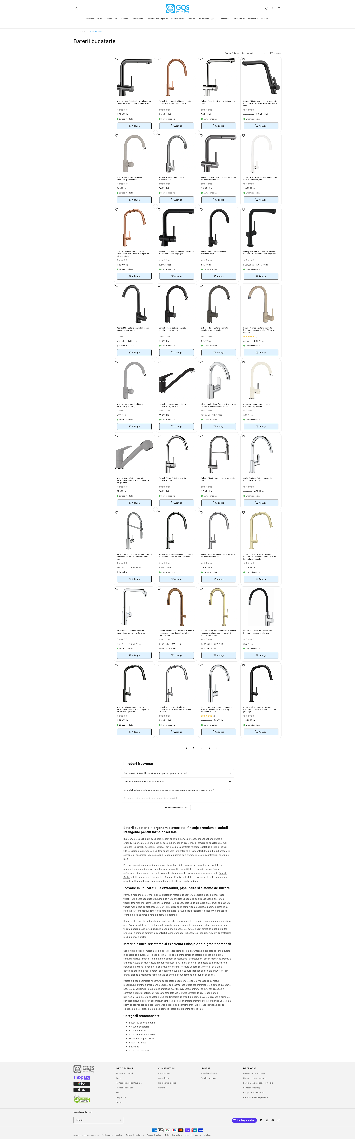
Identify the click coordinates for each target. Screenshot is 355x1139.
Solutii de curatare (139, 1050)
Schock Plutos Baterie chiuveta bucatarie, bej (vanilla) (256, 405)
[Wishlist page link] (266, 8)
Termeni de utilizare (155, 1135)
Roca (195, 881)
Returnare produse (167, 1083)
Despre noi (121, 1097)
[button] (76, 9)
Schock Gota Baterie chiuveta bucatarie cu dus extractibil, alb (260, 178)
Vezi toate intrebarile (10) (176, 807)
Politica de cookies (124, 1088)
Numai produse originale (254, 1078)
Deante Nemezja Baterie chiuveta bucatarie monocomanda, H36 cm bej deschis (259, 330)
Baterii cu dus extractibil (142, 1022)
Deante (185, 881)
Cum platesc (164, 1078)
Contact (119, 1102)
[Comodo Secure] (81, 1103)
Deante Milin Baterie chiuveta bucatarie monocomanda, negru (133, 329)
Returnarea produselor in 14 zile (258, 1083)
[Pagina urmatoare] (216, 748)
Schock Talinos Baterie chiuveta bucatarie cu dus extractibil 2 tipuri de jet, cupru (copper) (133, 253)
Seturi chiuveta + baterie (142, 1034)
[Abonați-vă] (120, 1120)
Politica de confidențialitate (112, 1135)
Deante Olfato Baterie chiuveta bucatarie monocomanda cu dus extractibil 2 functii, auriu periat (218, 633)
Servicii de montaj (251, 1088)
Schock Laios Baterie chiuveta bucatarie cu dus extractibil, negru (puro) (176, 252)
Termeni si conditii (124, 1073)
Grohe (126, 877)
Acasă (83, 31)
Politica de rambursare (135, 1135)
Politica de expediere (173, 1135)
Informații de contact (192, 1135)
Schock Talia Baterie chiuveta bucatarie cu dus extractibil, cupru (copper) (176, 102)
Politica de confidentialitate (129, 1083)
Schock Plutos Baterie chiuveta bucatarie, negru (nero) (172, 329)
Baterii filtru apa (137, 1042)
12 (209, 748)
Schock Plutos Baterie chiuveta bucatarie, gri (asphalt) (214, 329)
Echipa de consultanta (253, 1092)
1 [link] (179, 747)
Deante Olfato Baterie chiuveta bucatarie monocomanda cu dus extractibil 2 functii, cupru (176, 633)
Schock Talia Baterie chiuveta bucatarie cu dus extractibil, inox (218, 555)
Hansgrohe (140, 881)
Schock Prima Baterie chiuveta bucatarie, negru (214, 252)
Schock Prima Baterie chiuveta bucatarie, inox (172, 178)
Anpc (118, 1078)
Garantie (162, 1088)
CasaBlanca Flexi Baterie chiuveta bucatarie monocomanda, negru (258, 632)
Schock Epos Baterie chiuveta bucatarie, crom (218, 102)
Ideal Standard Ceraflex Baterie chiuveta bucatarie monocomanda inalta (218, 405)
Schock (223, 873)
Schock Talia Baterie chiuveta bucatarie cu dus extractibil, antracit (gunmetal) (176, 555)
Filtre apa (134, 1046)
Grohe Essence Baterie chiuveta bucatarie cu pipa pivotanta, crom (131, 632)
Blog (118, 1092)
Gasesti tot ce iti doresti (254, 1073)
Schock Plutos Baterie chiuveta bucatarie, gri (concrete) (130, 178)
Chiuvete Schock (138, 1030)
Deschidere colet (208, 1078)
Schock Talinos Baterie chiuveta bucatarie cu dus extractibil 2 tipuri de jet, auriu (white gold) (259, 556)
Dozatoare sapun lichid (141, 1038)
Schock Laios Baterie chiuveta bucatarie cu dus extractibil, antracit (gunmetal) (134, 102)
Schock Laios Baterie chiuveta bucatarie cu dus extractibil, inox (218, 178)
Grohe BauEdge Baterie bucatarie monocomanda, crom (257, 479)
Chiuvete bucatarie (139, 1026)
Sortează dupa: (232, 53)
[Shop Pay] (81, 1079)
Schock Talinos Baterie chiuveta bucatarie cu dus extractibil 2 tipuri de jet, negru (259, 709)
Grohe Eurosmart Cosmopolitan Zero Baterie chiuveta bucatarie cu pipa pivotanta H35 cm (216, 709)
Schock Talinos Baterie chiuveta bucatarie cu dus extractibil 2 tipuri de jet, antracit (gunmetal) (133, 709)
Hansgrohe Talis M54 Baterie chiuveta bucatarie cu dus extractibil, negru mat (259, 252)
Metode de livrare (209, 1073)
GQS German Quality (88, 1135)
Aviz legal (207, 1135)
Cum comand (164, 1073)
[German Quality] (83, 1073)
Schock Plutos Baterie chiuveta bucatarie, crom (172, 479)
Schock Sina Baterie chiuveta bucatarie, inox (218, 479)
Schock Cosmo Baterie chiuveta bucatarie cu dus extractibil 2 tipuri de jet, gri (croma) (133, 480)
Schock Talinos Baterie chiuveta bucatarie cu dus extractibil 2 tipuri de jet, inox (175, 709)
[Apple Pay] (81, 1091)
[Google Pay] (81, 1085)
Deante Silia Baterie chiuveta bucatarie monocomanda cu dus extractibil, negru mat (260, 103)
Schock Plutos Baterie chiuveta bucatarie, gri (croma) (130, 405)
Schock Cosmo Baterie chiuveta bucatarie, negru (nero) (172, 405)
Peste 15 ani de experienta (255, 1097)
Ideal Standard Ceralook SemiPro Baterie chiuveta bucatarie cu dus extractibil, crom (134, 556)
